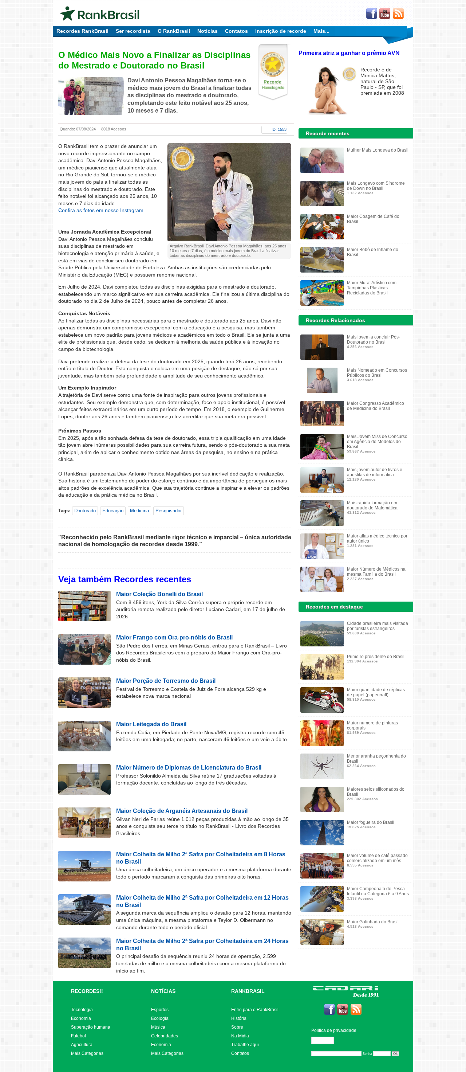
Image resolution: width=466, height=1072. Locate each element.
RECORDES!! (87, 991)
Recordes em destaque (334, 607)
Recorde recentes (328, 133)
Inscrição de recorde (280, 31)
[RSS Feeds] (398, 14)
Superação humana (90, 1027)
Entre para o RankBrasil (255, 1009)
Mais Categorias (87, 1053)
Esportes (160, 1009)
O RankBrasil (174, 31)
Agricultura (81, 1044)
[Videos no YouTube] (385, 14)
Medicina (139, 510)
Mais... (321, 31)
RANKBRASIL (248, 991)
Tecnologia (82, 1009)
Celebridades (164, 1035)
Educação (112, 510)
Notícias (207, 31)
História (238, 1018)
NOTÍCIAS (163, 991)
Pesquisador (168, 510)
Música (158, 1027)
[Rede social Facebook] (372, 14)
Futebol (78, 1035)
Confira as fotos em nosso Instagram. (101, 210)
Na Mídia (240, 1035)
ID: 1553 (279, 129)
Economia (81, 1018)
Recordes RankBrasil (82, 31)
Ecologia (160, 1018)
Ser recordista (133, 31)
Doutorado (85, 510)
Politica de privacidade (333, 1030)
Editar (326, 1040)
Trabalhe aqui (245, 1044)
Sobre (237, 1027)
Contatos (236, 31)
